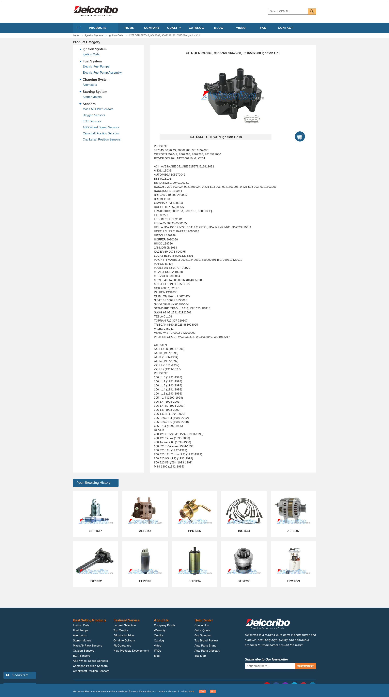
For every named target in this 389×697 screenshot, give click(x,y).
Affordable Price (123, 635)
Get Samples (202, 635)
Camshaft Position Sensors (101, 133)
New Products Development (131, 650)
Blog (157, 655)
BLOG (218, 27)
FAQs (157, 650)
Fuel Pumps (80, 630)
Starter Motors (92, 97)
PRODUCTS (97, 27)
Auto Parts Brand (205, 645)
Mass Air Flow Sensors (98, 109)
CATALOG (196, 27)
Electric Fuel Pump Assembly (102, 72)
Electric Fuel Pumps (96, 66)
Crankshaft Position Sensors (102, 139)
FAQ (263, 27)
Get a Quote (202, 630)
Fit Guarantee (122, 645)
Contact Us (201, 625)
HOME (129, 27)
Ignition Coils (116, 35)
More (191, 691)
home (76, 35)
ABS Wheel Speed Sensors (101, 127)
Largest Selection (124, 625)
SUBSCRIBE (305, 666)
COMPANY (152, 27)
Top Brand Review (206, 640)
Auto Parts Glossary (207, 650)
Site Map (200, 655)
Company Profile (164, 625)
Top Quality (120, 630)
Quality (158, 635)
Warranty (160, 630)
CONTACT (285, 27)
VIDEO (241, 27)
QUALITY (174, 27)
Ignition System (94, 35)
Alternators (90, 84)
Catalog (159, 640)
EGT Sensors (92, 121)
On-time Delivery (124, 640)
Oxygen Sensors (94, 115)
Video (157, 645)
